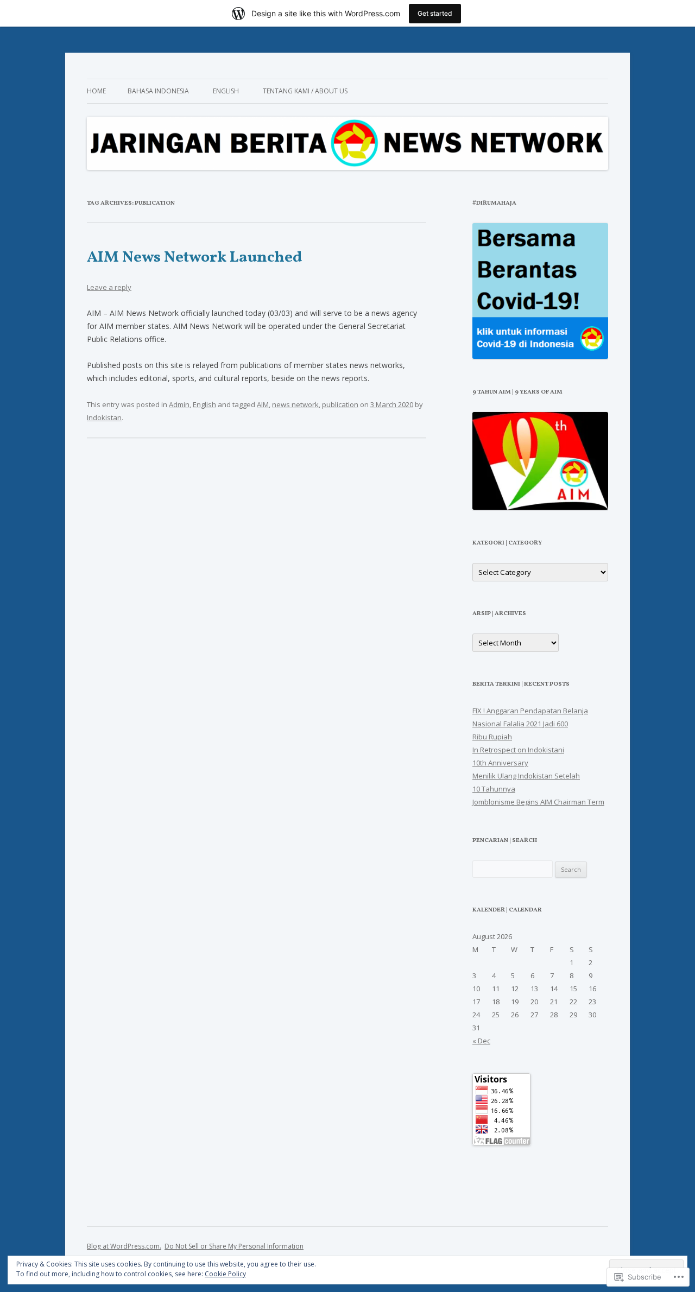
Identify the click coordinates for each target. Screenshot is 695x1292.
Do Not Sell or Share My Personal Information (234, 1246)
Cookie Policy (225, 1273)
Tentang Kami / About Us (305, 91)
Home (96, 91)
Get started (435, 13)
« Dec (481, 1041)
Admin (179, 404)
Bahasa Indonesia (158, 91)
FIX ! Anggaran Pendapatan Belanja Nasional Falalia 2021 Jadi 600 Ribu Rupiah (530, 724)
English (226, 91)
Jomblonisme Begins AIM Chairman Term (538, 802)
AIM (263, 404)
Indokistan (104, 417)
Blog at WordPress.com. (124, 1246)
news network (295, 404)
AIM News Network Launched (194, 258)
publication (340, 404)
